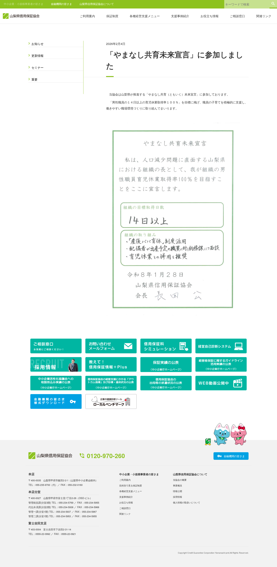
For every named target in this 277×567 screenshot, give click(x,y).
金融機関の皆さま (61, 4)
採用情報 (177, 496)
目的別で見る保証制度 (130, 485)
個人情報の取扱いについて (186, 502)
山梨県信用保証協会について (97, 4)
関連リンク (263, 16)
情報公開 (177, 491)
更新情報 (37, 55)
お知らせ (37, 44)
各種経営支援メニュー (145, 16)
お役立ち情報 (209, 16)
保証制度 (112, 16)
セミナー (37, 67)
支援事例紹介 (180, 16)
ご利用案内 (87, 16)
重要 (34, 79)
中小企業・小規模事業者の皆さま (23, 4)
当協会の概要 (180, 479)
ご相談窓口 (237, 16)
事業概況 (177, 485)
